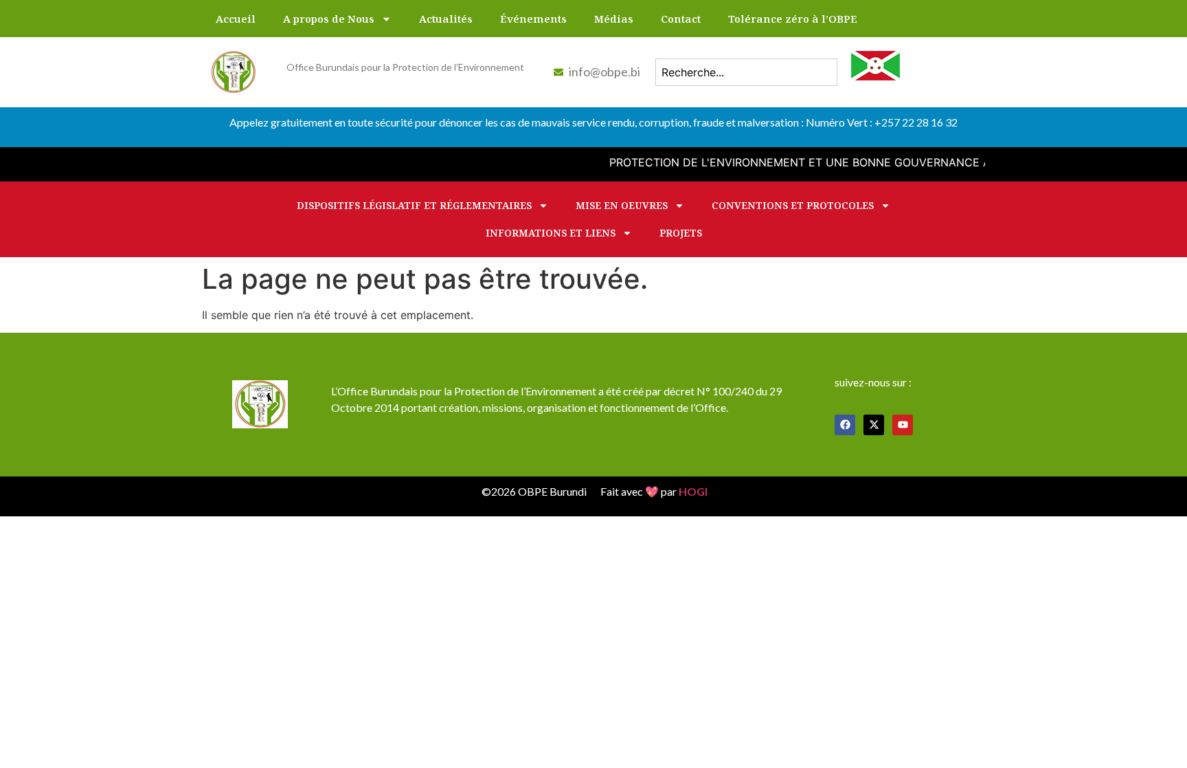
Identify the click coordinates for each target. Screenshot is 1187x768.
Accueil (236, 18)
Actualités (446, 18)
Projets (680, 232)
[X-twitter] (873, 425)
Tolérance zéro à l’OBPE (792, 18)
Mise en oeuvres (622, 205)
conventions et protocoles (793, 205)
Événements (533, 18)
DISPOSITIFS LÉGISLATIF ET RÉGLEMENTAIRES (414, 205)
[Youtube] (902, 425)
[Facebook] (845, 425)
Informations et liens (550, 232)
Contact (681, 18)
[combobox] (746, 72)
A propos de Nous (328, 18)
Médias (613, 18)
